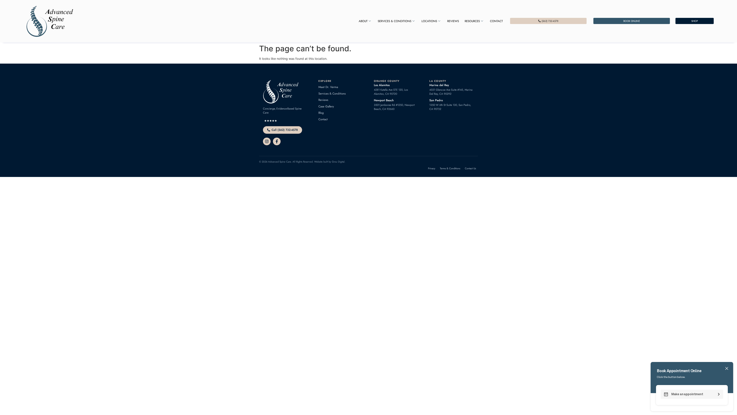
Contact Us (470, 168)
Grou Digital (338, 162)
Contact (496, 21)
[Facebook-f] (277, 141)
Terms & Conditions (450, 168)
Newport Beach (384, 100)
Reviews (453, 21)
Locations (429, 21)
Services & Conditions (394, 21)
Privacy (431, 168)
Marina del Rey (439, 85)
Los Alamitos (382, 85)
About (363, 21)
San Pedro (436, 100)
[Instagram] (267, 141)
